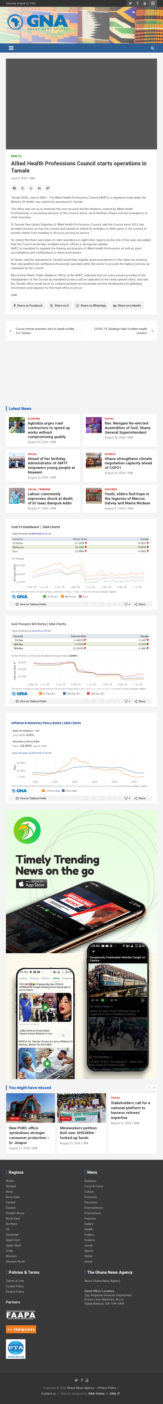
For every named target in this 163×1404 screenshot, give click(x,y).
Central (10, 1202)
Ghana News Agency (80, 1388)
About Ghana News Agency (102, 1281)
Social (109, 418)
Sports (88, 1251)
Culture (89, 1191)
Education (90, 1202)
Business (90, 1181)
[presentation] (148, 1087)
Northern (11, 1224)
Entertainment (93, 1208)
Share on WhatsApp (93, 305)
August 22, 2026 (38, 442)
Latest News (20, 408)
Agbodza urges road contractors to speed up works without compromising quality (49, 430)
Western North (15, 1261)
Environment (92, 1213)
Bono (9, 1191)
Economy (34, 418)
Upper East (13, 1240)
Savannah (12, 1234)
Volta (9, 1251)
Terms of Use (15, 1281)
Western (11, 1256)
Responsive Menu (153, 3)
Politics (89, 1234)
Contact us (48, 1393)
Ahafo (10, 1181)
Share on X (62, 305)
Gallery (88, 1224)
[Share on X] (22, 188)
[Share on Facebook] (14, 188)
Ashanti (11, 1186)
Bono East (12, 1197)
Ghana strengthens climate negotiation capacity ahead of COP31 (128, 463)
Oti (8, 1229)
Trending (44, 489)
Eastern (11, 1208)
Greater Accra (15, 1213)
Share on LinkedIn (129, 305)
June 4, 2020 (19, 178)
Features (111, 489)
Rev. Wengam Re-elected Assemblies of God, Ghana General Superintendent (127, 428)
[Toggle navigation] (11, 48)
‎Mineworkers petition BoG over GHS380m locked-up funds (78, 1133)
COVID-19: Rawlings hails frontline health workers (120, 331)
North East (13, 1218)
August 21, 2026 (38, 508)
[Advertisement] (81, 375)
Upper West (13, 1245)
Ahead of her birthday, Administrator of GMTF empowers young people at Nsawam (51, 465)
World (88, 1256)
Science (110, 454)
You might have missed (30, 1087)
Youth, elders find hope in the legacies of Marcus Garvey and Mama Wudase (127, 498)
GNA (32, 178)
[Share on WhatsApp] (31, 188)
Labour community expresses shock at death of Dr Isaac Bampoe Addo (50, 498)
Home (88, 1261)
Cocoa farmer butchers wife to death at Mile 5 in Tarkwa (45, 331)
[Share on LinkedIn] (39, 188)
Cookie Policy (15, 1286)
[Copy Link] (47, 188)
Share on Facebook (29, 305)
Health (16, 156)
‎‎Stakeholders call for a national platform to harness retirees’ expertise (130, 1110)
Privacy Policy (15, 1291)
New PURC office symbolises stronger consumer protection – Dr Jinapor (29, 1135)
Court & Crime (93, 1186)
